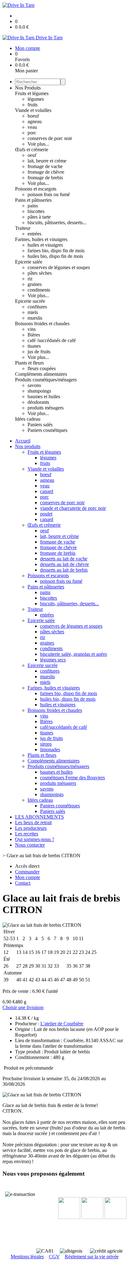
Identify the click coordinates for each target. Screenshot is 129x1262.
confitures (37, 306)
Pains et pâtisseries (33, 200)
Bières (34, 334)
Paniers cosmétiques (47, 430)
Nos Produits (28, 87)
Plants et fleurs (29, 362)
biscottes (36, 211)
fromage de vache (45, 166)
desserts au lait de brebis (64, 570)
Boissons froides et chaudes (42, 323)
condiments (39, 290)
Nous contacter (30, 845)
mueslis (35, 318)
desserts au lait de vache (63, 558)
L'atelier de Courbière (61, 1023)
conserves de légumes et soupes (59, 267)
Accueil (22, 440)
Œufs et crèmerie (31, 149)
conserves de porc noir (50, 138)
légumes (36, 99)
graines (35, 284)
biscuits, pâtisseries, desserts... (57, 222)
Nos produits (27, 446)
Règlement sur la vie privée (92, 1256)
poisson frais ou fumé (49, 194)
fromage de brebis (45, 177)
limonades (50, 749)
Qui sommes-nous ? (34, 839)
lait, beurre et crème (47, 160)
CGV (54, 1256)
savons (34, 385)
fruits (33, 104)
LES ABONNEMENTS (39, 817)
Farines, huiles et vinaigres (41, 239)
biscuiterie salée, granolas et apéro (73, 654)
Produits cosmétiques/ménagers (46, 379)
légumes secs (53, 659)
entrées (34, 233)
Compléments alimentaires (41, 374)
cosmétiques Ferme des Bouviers (72, 777)
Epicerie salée (28, 261)
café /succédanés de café (52, 340)
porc (32, 132)
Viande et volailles (33, 110)
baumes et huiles (44, 396)
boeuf (33, 115)
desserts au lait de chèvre (64, 564)
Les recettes (26, 833)
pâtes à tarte (39, 217)
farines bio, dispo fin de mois (56, 250)
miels (33, 312)
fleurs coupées (42, 368)
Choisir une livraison (23, 1007)
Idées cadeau (27, 419)
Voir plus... (38, 144)
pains (33, 205)
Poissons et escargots (35, 188)
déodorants (38, 402)
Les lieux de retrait (33, 822)
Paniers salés (40, 424)
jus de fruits (39, 351)
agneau (35, 121)
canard (46, 491)
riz (30, 278)
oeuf (32, 155)
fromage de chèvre (46, 172)
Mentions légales (27, 1256)
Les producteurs (31, 828)
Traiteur (22, 228)
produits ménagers (46, 407)
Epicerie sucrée (30, 301)
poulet (46, 513)
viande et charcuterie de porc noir (73, 508)
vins (32, 329)
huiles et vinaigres (45, 245)
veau (32, 127)
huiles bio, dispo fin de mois (55, 256)
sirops (46, 744)
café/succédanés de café (63, 727)
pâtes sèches (40, 273)
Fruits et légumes (32, 93)
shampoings (39, 391)
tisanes (34, 346)
